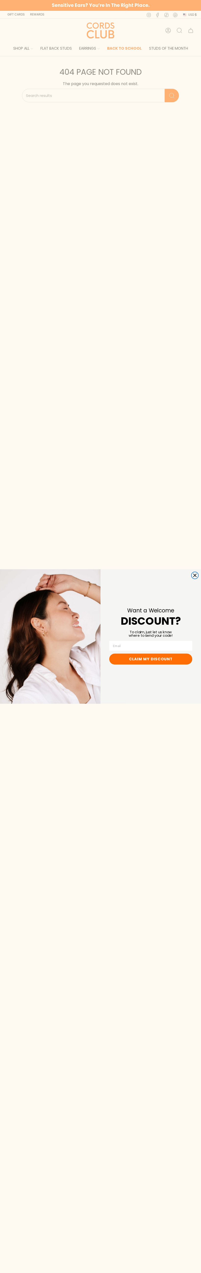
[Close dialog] (195, 575)
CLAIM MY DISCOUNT (150, 659)
